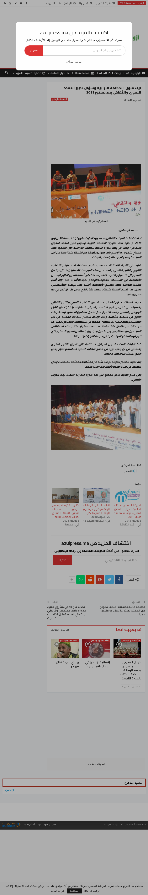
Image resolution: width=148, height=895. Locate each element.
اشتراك (33, 50)
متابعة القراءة (74, 61)
